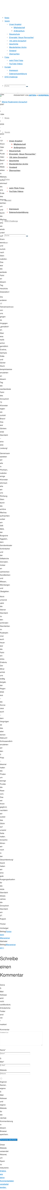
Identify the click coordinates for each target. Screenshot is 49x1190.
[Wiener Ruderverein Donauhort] (13, 101)
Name (3, 1050)
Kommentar (4, 1029)
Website (3, 1070)
